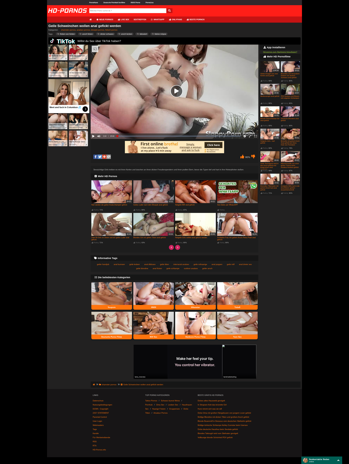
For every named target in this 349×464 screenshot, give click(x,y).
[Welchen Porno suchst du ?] (169, 10)
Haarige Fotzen (159, 409)
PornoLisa (150, 3)
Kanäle (96, 433)
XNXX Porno (135, 3)
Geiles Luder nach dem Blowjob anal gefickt (150, 205)
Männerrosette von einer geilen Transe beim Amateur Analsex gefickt (290, 165)
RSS (95, 441)
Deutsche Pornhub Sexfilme (114, 3)
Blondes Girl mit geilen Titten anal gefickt (149, 237)
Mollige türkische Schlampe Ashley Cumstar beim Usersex (223, 425)
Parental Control (100, 417)
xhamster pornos (68, 30)
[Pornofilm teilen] (104, 157)
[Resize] (250, 136)
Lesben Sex (173, 405)
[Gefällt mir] (242, 157)
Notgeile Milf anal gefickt (185, 205)
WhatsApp (158, 19)
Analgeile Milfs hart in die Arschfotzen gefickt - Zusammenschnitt (290, 188)
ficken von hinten (67, 34)
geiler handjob (103, 264)
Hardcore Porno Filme (195, 337)
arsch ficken (87, 34)
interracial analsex (181, 264)
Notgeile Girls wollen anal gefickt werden (191, 237)
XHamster (195, 307)
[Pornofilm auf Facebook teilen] (95, 157)
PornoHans (93, 3)
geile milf (230, 264)
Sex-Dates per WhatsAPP (227, 205)
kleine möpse (160, 34)
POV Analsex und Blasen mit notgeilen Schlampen (290, 97)
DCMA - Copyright (100, 409)
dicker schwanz (107, 34)
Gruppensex (174, 409)
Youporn (112, 307)
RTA (94, 446)
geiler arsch (207, 268)
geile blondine (142, 268)
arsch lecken (126, 34)
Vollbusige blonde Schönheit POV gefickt (215, 437)
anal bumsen (119, 264)
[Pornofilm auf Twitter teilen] (100, 157)
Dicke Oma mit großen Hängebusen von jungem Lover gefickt (224, 413)
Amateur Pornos (161, 413)
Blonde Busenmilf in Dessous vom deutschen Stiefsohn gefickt (224, 421)
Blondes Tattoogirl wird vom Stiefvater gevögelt (218, 433)
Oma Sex (160, 405)
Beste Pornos (196, 19)
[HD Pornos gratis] (67, 15)
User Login (97, 421)
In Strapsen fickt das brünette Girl (212, 405)
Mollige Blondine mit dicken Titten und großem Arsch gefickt (223, 417)
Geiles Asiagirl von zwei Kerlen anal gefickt (269, 75)
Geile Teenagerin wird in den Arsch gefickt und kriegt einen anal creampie (269, 166)
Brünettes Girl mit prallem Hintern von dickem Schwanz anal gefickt (290, 76)
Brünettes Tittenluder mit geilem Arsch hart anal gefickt (269, 188)
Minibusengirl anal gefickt (269, 96)
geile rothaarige (200, 264)
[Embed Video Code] (108, 157)
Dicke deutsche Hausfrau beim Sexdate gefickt (218, 429)
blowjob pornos (97, 30)
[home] (94, 384)
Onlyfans (176, 19)
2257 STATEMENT (101, 413)
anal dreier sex (245, 264)
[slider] (103, 127)
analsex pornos (83, 30)
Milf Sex (153, 337)
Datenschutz (98, 401)
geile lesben (134, 264)
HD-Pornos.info (99, 450)
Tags (95, 429)
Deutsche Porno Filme (111, 337)
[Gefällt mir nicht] (253, 157)
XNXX (153, 307)
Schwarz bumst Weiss (170, 401)
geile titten (164, 264)
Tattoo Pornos (151, 401)
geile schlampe (172, 268)
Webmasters (98, 425)
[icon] (90, 19)
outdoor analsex (191, 268)
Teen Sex (237, 337)
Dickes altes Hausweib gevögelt (211, 401)
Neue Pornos (106, 19)
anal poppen (217, 264)
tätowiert (143, 34)
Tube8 (237, 307)
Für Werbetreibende (101, 437)
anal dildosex (150, 264)
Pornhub (149, 405)
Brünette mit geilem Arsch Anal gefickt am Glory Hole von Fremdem (290, 143)
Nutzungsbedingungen (102, 405)
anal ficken (157, 268)
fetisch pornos (111, 30)
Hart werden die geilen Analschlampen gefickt (109, 205)
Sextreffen (140, 19)
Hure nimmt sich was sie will (210, 409)
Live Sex (124, 19)
